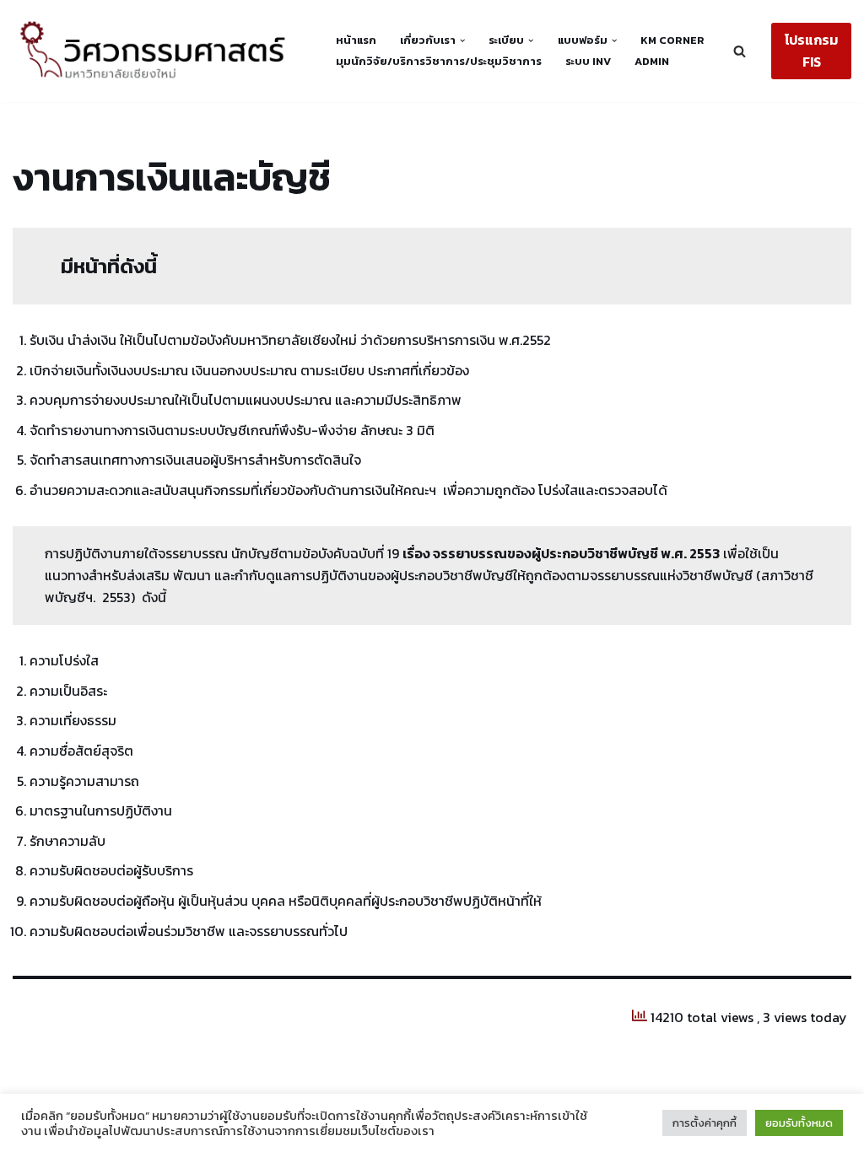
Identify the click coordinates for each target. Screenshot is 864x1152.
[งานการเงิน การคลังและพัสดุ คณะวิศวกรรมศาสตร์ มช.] (160, 51)
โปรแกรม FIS (811, 51)
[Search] (739, 51)
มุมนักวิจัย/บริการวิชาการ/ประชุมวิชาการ (439, 61)
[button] (462, 40)
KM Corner (672, 40)
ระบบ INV (588, 61)
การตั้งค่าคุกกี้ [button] (704, 1123)
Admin (651, 61)
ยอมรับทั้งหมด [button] (799, 1123)
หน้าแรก (356, 40)
